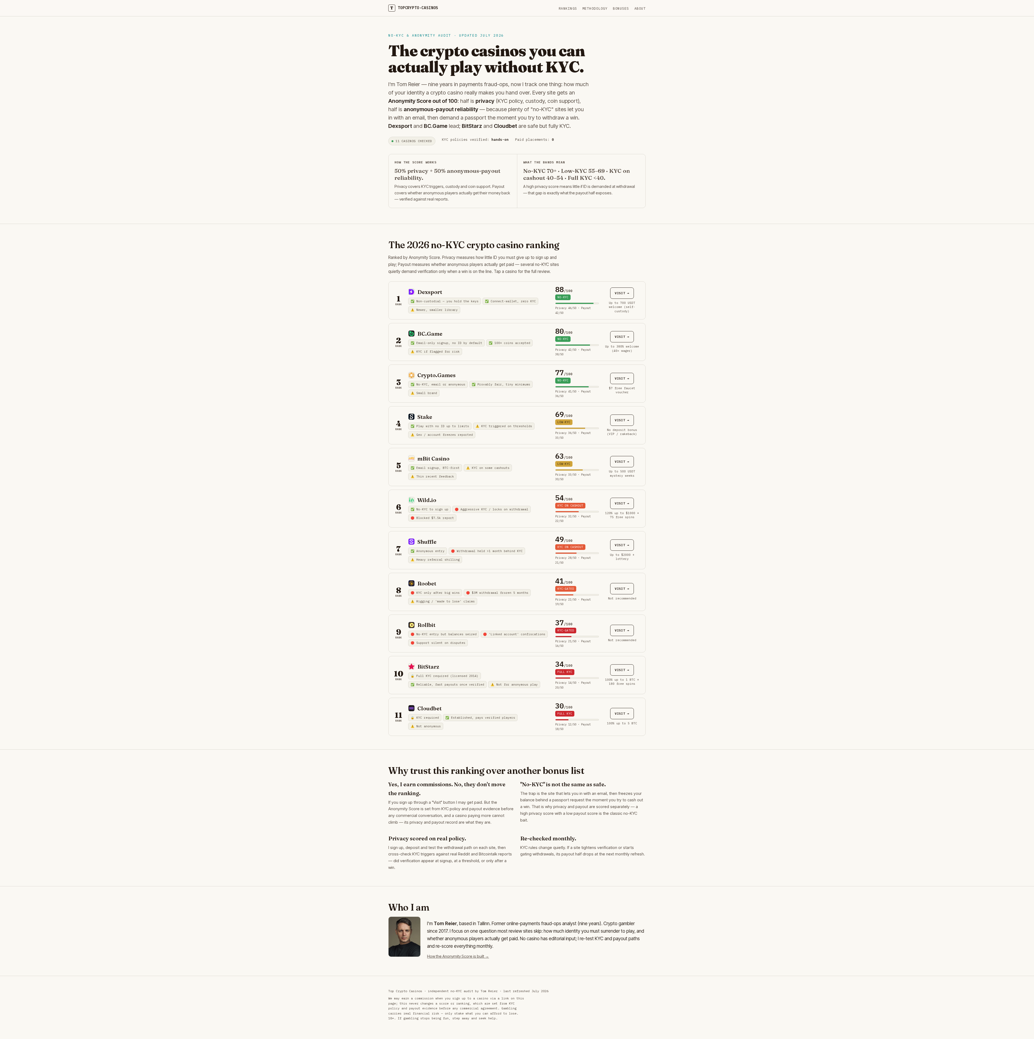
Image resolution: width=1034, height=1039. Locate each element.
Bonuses (621, 8)
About (640, 8)
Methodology (595, 8)
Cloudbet (429, 708)
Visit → (622, 293)
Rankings (568, 8)
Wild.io (426, 500)
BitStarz (428, 666)
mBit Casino (433, 458)
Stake (424, 416)
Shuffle (426, 541)
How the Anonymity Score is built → (458, 956)
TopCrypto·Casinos (414, 7)
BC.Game (429, 333)
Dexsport (429, 292)
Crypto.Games (436, 375)
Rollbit (426, 625)
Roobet (426, 583)
